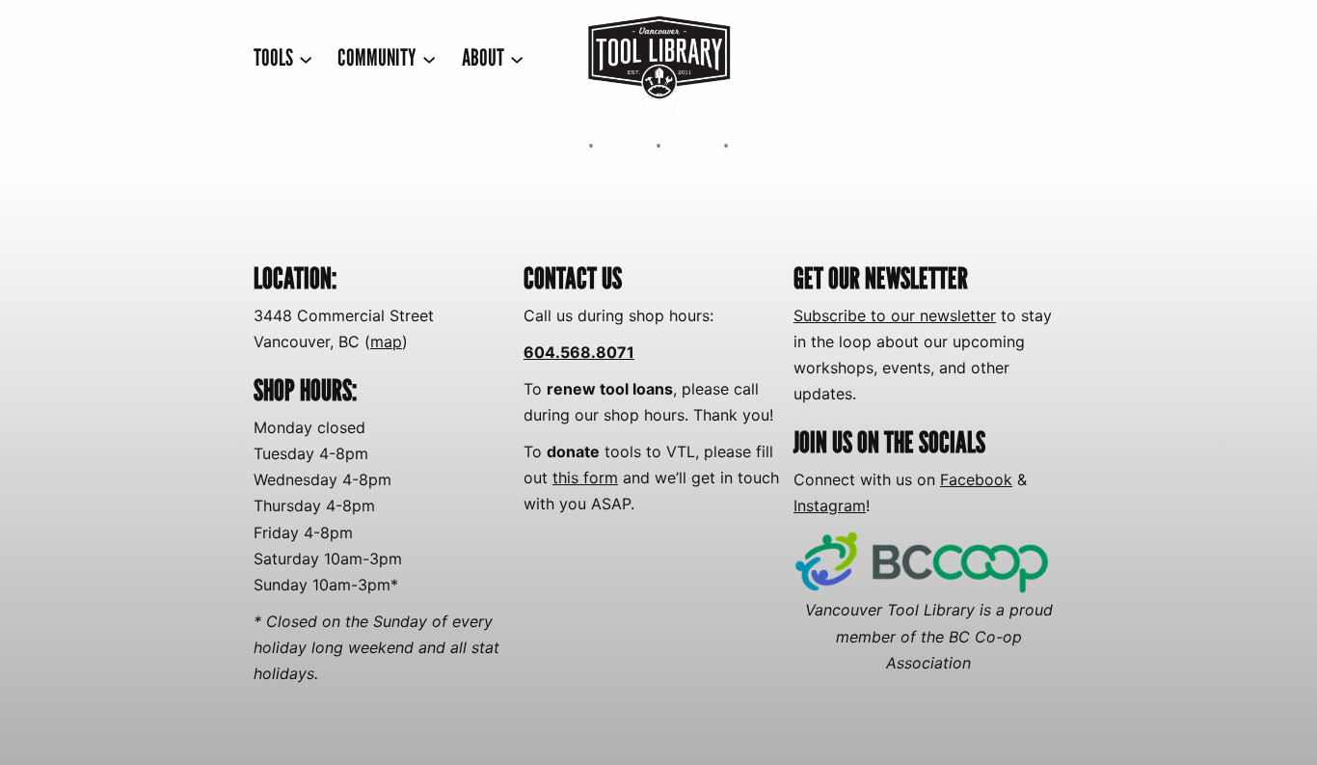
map (386, 341)
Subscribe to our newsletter (894, 315)
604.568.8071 (579, 352)
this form (585, 477)
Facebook (976, 479)
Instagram (829, 505)
